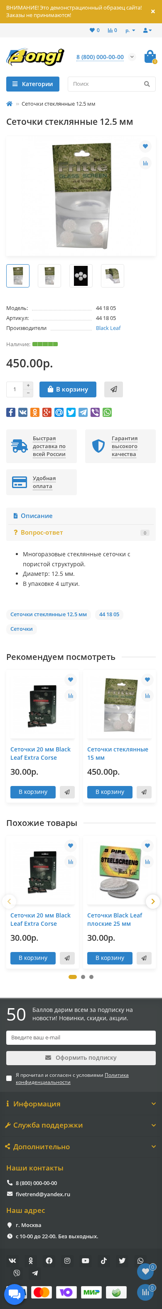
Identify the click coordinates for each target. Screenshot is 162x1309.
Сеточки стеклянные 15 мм (117, 753)
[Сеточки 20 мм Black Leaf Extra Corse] (42, 705)
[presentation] (9, 902)
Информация (37, 1104)
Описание (37, 515)
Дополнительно (41, 1146)
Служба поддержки (48, 1125)
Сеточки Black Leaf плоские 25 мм (114, 919)
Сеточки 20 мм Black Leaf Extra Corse (40, 753)
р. (128, 30)
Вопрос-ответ (83, 532)
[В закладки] (145, 146)
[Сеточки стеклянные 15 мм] (119, 705)
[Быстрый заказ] (113, 389)
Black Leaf (108, 328)
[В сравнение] (145, 163)
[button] (73, 977)
